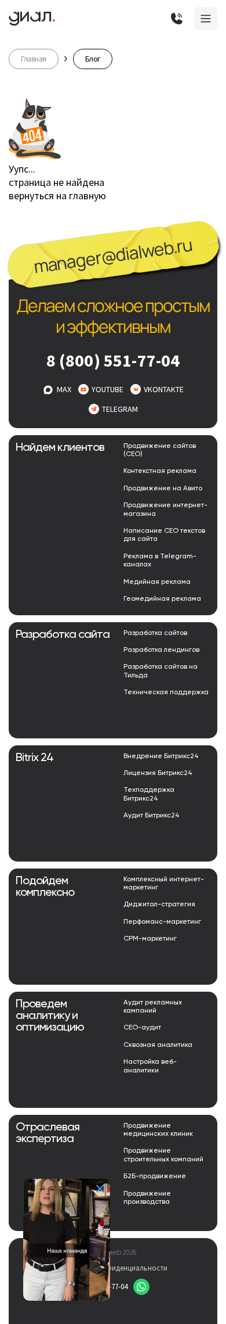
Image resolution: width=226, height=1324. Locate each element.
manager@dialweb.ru (112, 255)
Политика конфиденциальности (113, 1268)
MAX (64, 389)
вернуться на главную (57, 195)
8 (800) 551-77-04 (113, 360)
